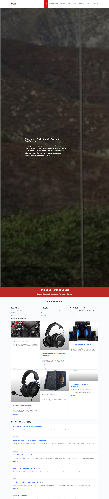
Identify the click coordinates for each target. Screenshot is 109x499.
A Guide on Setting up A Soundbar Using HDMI (28, 482)
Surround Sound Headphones (22, 405)
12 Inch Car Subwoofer (49, 395)
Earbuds (87, 3)
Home (46, 3)
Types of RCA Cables (20, 495)
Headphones (81, 3)
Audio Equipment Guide (65, 3)
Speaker (74, 3)
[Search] (97, 3)
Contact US (93, 3)
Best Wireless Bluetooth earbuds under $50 (27, 426)
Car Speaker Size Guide (21, 341)
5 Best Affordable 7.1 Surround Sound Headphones (29, 440)
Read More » (15, 350)
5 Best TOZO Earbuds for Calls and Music (26, 468)
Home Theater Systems (54, 3)
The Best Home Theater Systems (81, 344)
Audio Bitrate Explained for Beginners (25, 455)
